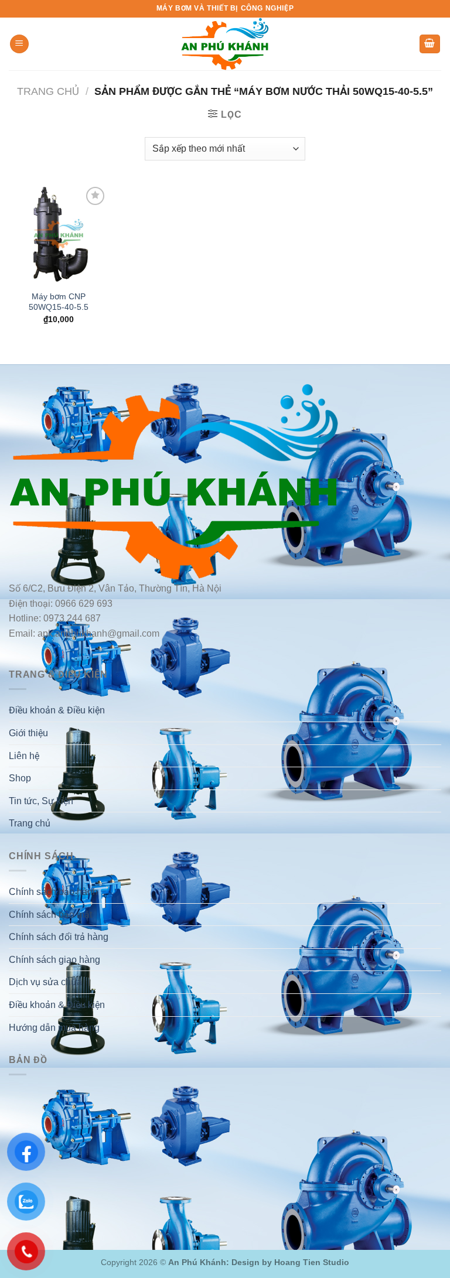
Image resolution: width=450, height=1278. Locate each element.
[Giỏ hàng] (430, 44)
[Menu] (19, 44)
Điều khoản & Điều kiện (57, 710)
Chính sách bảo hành (53, 892)
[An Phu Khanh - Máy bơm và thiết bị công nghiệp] (225, 44)
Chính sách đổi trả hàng (58, 937)
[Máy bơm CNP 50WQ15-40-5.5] (58, 233)
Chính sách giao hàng (54, 960)
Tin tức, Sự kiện (41, 801)
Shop (20, 778)
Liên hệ (24, 756)
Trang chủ (48, 91)
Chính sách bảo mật (50, 915)
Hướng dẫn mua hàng (54, 1028)
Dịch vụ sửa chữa (45, 982)
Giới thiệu (28, 733)
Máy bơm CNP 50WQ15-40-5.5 (58, 302)
